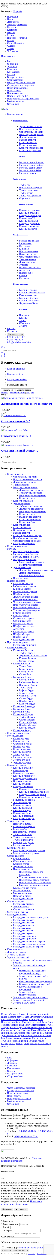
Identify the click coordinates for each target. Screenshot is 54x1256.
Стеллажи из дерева (23, 631)
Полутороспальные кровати (27, 479)
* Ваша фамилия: (10, 1224)
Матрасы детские (28, 173)
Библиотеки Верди (29, 682)
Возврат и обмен (15, 77)
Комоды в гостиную (29, 210)
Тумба (49, 1025)
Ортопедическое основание (27, 541)
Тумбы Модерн (27, 717)
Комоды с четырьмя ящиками (34, 792)
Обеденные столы (22, 861)
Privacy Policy (31, 1254)
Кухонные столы (21, 858)
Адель (4, 1046)
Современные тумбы (24, 826)
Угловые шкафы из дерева (26, 610)
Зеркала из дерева (16, 954)
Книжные (24, 248)
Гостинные (24, 246)
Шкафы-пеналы (21, 594)
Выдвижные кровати (30, 516)
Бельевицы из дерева (24, 800)
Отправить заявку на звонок (15, 1250)
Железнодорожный (17, 24)
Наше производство (17, 88)
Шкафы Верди (20, 637)
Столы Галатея (26, 661)
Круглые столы (21, 864)
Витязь (22, 1014)
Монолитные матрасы (30, 565)
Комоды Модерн (27, 727)
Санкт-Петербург (16, 43)
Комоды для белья (28, 221)
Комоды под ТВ (27, 218)
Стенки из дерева (22, 621)
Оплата (11, 74)
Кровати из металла (17, 546)
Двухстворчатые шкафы (25, 597)
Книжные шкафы (22, 589)
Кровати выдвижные (30, 150)
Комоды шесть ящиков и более (35, 797)
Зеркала (23, 326)
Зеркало (14, 1014)
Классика (25, 1030)
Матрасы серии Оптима (25, 554)
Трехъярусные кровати (30, 492)
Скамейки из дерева (17, 912)
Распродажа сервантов (24, 936)
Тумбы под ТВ (26, 185)
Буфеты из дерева (22, 613)
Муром (10, 35)
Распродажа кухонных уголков (29, 850)
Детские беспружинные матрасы (36, 570)
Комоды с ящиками (29, 226)
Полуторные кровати (30, 129)
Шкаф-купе (44, 1030)
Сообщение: (7, 1236)
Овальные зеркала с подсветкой (35, 981)
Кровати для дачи (28, 145)
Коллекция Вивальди (24, 706)
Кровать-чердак (27, 498)
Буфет (18, 1022)
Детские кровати (27, 137)
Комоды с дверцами (29, 223)
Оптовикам (13, 104)
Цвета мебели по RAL (18, 96)
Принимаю (7, 1209)
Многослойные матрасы (31, 562)
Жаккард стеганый (31, 1022)
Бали (44, 1022)
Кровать (5, 1014)
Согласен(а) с (29, 1247)
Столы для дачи (21, 738)
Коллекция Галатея (23, 650)
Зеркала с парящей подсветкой (29, 1000)
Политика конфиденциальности (21, 1159)
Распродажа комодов (23, 818)
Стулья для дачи (21, 741)
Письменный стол (42, 1027)
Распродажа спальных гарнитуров (30, 917)
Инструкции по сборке (19, 1098)
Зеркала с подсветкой (18, 957)
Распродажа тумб (22, 845)
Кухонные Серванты (29, 300)
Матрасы (22, 156)
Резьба (41, 1041)
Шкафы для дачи (21, 746)
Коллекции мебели (17, 647)
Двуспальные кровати (30, 126)
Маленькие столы (22, 890)
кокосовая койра (34, 1033)
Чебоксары (12, 51)
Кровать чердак (17, 1033)
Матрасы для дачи (22, 757)
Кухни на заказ (14, 949)
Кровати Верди (27, 703)
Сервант (38, 1019)
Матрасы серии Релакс (24, 559)
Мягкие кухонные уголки (26, 853)
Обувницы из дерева (23, 842)
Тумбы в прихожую (23, 840)
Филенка (13, 1035)
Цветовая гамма (15, 93)
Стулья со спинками (23, 909)
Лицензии (23, 1041)
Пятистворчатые (27, 254)
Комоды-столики (22, 783)
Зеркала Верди (26, 693)
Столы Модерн (27, 719)
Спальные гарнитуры (18, 733)
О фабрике (12, 64)
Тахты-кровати (21, 484)
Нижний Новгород (17, 37)
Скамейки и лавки (22, 743)
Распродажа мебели (17, 379)
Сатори (5, 1030)
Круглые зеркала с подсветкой (34, 984)
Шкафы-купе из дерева (25, 591)
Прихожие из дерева (17, 642)
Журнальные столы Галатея (33, 655)
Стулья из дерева (15, 901)
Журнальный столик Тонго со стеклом (26, 403)
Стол (50, 1022)
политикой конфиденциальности (36, 1247)
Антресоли (24, 270)
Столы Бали (25, 674)
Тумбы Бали (25, 666)
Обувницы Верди (28, 695)
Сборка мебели (15, 80)
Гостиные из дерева (23, 623)
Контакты (12, 331)
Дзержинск (13, 21)
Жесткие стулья (21, 906)
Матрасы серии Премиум (26, 557)
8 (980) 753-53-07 (16, 339)
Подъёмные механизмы (25, 538)
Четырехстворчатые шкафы (27, 602)
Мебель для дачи (15, 735)
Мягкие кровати (27, 140)
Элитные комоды (22, 802)
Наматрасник (8, 1022)
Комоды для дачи (28, 229)
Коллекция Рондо (22, 730)
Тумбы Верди (26, 687)
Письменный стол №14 (16, 435)
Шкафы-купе (26, 272)
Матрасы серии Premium (31, 162)
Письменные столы (23, 869)
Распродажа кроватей (24, 543)
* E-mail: (5, 1227)
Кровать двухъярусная (21, 1027)
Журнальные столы (23, 866)
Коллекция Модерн (23, 714)
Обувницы (24, 198)
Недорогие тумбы (22, 824)
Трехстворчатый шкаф (12, 1025)
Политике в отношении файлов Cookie (21, 1202)
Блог (9, 61)
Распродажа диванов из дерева (29, 941)
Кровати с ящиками (23, 500)
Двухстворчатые (27, 262)
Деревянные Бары (28, 303)
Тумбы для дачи (21, 754)
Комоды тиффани (22, 813)
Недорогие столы (22, 896)
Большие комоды (22, 810)
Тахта (26, 1017)
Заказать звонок (15, 334)
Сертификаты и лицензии (20, 85)
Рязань (10, 40)
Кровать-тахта (15, 1017)
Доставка (12, 66)
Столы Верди (26, 698)
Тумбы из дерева (19, 179)
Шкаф (4, 1017)
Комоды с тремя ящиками (32, 789)
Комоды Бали (26, 671)
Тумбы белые (26, 193)
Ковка (43, 1038)
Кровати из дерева (16, 474)
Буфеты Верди (26, 690)
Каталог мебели (15, 374)
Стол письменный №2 (15, 421)
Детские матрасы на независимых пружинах (31, 574)
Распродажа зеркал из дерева (28, 946)
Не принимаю (21, 1209)
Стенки (23, 275)
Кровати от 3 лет (27, 522)
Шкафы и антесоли (20, 235)
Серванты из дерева (23, 618)
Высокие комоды (22, 781)
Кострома (12, 29)
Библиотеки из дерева (24, 586)
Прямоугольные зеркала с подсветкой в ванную (32, 972)
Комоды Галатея (27, 658)
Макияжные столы (22, 893)
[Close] (2, 1178)
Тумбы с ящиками (28, 190)
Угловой (46, 1035)
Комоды (23, 318)
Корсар (19, 1043)
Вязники (11, 19)
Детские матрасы (22, 567)
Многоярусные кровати (31, 134)
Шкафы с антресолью (30, 267)
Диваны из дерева (16, 952)
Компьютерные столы (24, 888)
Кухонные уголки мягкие (32, 292)
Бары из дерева (21, 615)
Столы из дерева (15, 856)
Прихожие (23, 309)
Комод (34, 1030)
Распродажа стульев (23, 904)
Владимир (12, 16)
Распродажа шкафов (23, 639)
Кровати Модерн (28, 722)
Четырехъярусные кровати (32, 495)
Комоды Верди (26, 679)
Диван (4, 1035)
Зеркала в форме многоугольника (27, 993)
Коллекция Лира (21, 711)
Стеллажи (24, 278)
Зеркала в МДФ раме (24, 1002)
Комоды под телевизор (25, 778)
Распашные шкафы (29, 240)
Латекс (35, 1038)
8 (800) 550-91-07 (16, 337)
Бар (3, 1038)
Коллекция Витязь (22, 709)
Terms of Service (41, 1254)
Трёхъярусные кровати (30, 506)
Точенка (32, 1041)
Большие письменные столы (33, 885)
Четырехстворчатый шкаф (37, 1043)
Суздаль (11, 46)
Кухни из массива (28, 295)
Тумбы (22, 320)
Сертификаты (8, 1043)
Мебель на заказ (15, 101)
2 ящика (5, 1027)
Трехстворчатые (27, 259)
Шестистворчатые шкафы (26, 607)
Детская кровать (13, 1038)
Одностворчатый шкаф (30, 1035)
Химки (10, 48)
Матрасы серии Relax (30, 170)
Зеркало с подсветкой (38, 1014)
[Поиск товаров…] (3, 347)
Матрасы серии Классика (26, 551)
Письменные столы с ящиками (35, 882)
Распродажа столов (23, 898)
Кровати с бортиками (30, 519)
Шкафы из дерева (16, 581)
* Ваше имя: (7, 1221)
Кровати (27, 1038)
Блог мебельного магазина (14, 1019)
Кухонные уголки (28, 290)
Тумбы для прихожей (30, 195)
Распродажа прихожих (24, 645)
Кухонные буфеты (28, 298)
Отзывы (11, 328)
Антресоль (14, 1030)
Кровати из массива (20, 120)
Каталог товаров (15, 114)
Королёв (17, 11)
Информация (8, 56)
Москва (11, 32)
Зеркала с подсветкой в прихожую (30, 997)
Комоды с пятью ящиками (32, 794)
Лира (14, 1041)
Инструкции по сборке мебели (23, 98)
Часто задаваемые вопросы (21, 82)
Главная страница (16, 368)
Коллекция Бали (21, 663)
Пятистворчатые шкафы (25, 605)
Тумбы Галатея (26, 653)
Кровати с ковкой (28, 142)
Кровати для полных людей (27, 535)
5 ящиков (47, 1033)
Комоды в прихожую (30, 215)
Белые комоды (20, 770)
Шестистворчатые (28, 251)
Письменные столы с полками (34, 880)
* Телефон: (6, 1230)
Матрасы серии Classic (30, 167)
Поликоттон (39, 1025)
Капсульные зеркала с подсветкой (30, 988)
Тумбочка (6, 1041)
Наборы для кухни (20, 284)
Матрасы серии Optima (31, 165)
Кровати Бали (26, 669)
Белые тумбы (20, 829)
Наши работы (14, 90)
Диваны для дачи (22, 762)
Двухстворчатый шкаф (41, 1017)
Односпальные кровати (31, 132)
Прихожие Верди (28, 685)
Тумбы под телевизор (24, 837)
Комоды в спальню (29, 213)
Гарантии (12, 69)
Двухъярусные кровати (31, 490)
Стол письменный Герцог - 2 (20, 450)
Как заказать (13, 72)
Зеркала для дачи (21, 759)
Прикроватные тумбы (30, 187)
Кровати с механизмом (31, 148)
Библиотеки (25, 243)
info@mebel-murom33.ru (19, 342)
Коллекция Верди (22, 677)
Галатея (29, 1025)
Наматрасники (20, 578)
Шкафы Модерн (21, 634)
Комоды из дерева (26, 204)
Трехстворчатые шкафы (25, 599)
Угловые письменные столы (33, 877)
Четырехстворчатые (29, 256)
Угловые (23, 264)
